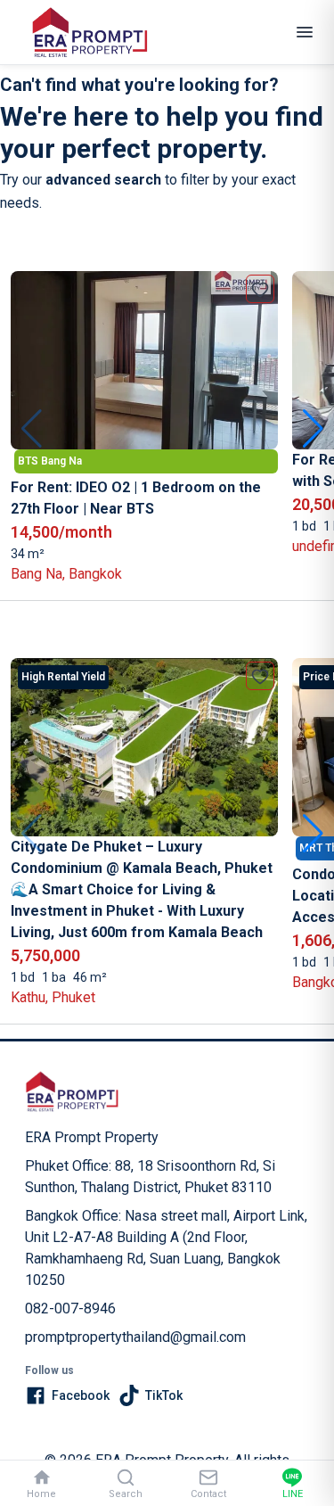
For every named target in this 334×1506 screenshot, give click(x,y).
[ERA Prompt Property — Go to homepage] (72, 1091)
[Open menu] (304, 32)
